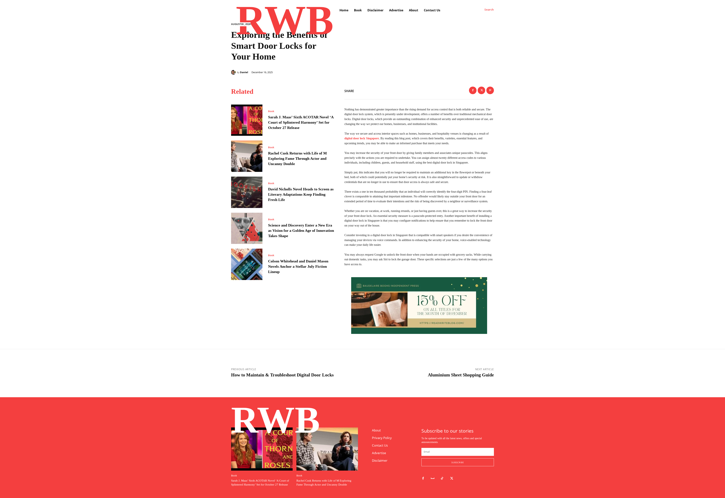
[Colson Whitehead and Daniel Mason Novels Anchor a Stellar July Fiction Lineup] (246, 264)
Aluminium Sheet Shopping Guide (461, 374)
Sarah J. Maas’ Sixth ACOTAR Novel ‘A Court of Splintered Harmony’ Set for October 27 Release (300, 122)
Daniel (244, 72)
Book (271, 111)
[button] (489, 10)
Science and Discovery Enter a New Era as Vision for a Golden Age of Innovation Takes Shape (301, 230)
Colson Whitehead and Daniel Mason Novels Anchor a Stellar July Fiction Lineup (298, 266)
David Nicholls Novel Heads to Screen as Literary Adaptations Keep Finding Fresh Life (301, 194)
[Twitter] (481, 90)
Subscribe (457, 462)
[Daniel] (234, 72)
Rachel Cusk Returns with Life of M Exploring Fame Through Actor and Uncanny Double (297, 158)
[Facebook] (473, 90)
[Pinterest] (490, 90)
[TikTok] (442, 478)
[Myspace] (433, 478)
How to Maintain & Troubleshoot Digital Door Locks (282, 374)
